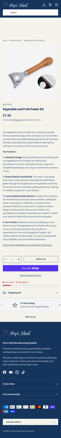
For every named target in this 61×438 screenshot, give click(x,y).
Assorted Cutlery (15, 40)
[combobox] (30, 12)
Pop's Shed (12, 431)
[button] (50, 5)
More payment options (30, 275)
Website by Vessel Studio (25, 431)
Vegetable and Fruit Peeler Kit (34, 40)
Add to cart (41, 259)
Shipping (17, 120)
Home (5, 40)
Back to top (30, 316)
